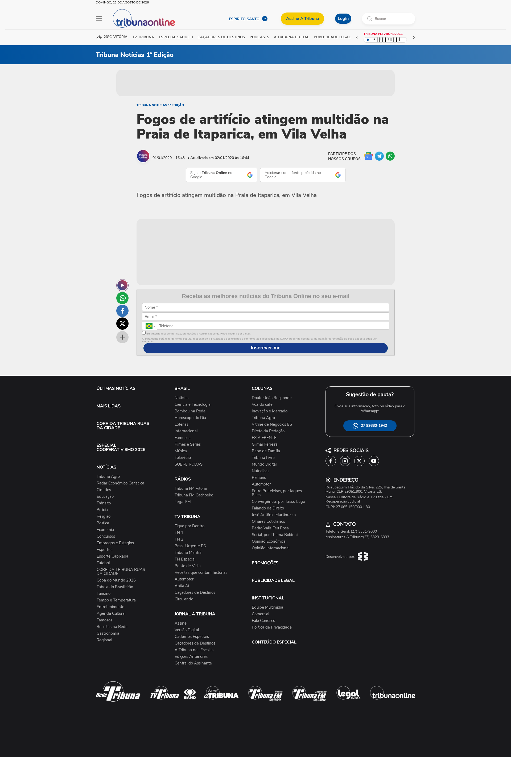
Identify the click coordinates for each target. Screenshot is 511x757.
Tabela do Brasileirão (115, 587)
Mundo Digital (264, 464)
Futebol (103, 563)
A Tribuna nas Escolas (194, 650)
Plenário (259, 478)
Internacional (186, 431)
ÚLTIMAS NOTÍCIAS (116, 388)
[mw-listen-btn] (122, 285)
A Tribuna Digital (291, 37)
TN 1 (179, 533)
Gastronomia (108, 633)
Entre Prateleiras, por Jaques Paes (277, 493)
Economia (105, 530)
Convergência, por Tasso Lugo (278, 502)
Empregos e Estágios (115, 543)
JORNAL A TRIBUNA (195, 614)
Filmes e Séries (188, 444)
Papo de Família (266, 451)
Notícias (181, 398)
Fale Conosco (263, 621)
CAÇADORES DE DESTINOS (221, 37)
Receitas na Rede (112, 627)
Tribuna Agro (108, 477)
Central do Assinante (193, 663)
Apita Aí (182, 586)
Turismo (103, 594)
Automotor (184, 579)
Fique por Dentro (189, 526)
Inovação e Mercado (269, 411)
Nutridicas (260, 471)
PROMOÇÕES (265, 563)
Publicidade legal (332, 37)
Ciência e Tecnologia (193, 405)
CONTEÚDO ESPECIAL (274, 642)
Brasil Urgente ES (190, 546)
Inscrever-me (266, 347)
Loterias (181, 424)
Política (103, 523)
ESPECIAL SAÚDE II (176, 37)
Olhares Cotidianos (268, 522)
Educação (105, 497)
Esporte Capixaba (112, 556)
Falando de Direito (268, 508)
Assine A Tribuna (302, 19)
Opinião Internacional (270, 548)
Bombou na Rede (190, 411)
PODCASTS (259, 37)
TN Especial (185, 559)
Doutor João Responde (272, 398)
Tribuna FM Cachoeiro (194, 495)
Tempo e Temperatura (116, 600)
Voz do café (262, 405)
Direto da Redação (268, 431)
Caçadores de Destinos (195, 593)
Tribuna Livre (263, 458)
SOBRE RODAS (189, 464)
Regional (104, 640)
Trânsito (104, 503)
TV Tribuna (143, 37)
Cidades (104, 490)
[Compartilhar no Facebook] (122, 311)
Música (181, 451)
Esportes (104, 550)
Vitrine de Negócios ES (272, 424)
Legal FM (183, 502)
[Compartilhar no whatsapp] (122, 298)
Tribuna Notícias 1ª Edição (160, 105)
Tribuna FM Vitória (191, 489)
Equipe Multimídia (267, 607)
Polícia (102, 510)
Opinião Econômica (269, 541)
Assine (181, 623)
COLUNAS (262, 388)
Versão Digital (187, 630)
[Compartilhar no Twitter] (122, 323)
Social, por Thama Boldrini (275, 535)
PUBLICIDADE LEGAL (273, 580)
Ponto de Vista (188, 566)
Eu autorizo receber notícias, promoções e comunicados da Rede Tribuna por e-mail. (198, 333)
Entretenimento (110, 607)
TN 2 (179, 539)
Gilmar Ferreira (265, 444)
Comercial (260, 614)
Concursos (106, 536)
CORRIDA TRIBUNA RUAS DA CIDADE (123, 426)
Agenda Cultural (111, 614)
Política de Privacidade (272, 627)
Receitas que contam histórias (201, 573)
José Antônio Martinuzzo (274, 515)
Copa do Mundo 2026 (116, 580)
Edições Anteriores (191, 657)
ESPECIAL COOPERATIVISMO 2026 (121, 447)
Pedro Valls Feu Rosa (270, 528)
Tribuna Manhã (188, 553)
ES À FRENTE (264, 438)
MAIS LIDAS (109, 406)
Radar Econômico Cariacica (120, 483)
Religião (103, 516)
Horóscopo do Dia (190, 418)
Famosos (104, 620)
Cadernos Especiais (192, 637)
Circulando (184, 599)
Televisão (183, 458)
